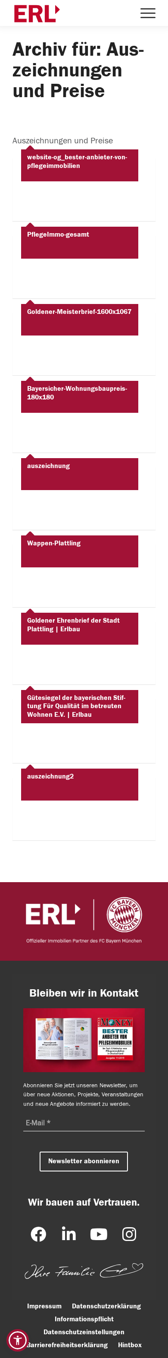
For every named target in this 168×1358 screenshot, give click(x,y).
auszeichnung (48, 465)
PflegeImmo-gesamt (58, 234)
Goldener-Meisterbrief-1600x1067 (79, 311)
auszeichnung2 (50, 776)
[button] (18, 1340)
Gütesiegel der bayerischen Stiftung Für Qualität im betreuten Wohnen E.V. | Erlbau (76, 706)
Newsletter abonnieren (83, 1161)
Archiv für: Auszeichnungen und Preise (78, 70)
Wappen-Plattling (54, 543)
